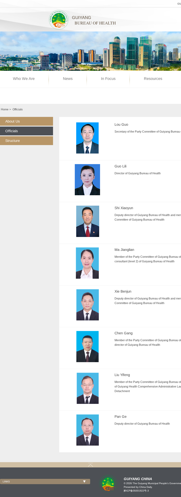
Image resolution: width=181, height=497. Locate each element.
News (68, 79)
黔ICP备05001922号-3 (136, 490)
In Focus (108, 79)
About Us (12, 121)
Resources (153, 79)
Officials (18, 109)
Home (4, 109)
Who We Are (24, 79)
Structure (12, 141)
